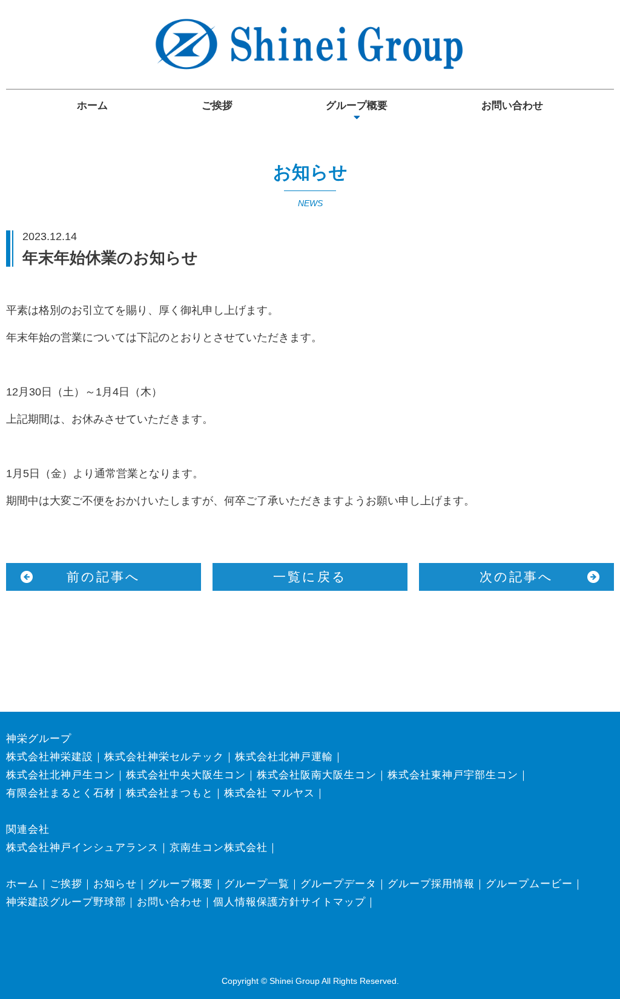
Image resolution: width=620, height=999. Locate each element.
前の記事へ (103, 577)
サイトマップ (333, 902)
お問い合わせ (512, 105)
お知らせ (115, 884)
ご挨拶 (217, 105)
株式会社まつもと (169, 793)
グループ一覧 (256, 884)
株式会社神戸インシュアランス (82, 847)
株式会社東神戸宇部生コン (453, 775)
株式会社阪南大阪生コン (317, 775)
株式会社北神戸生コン (60, 775)
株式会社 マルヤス (269, 793)
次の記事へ (516, 577)
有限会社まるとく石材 (60, 793)
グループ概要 (357, 105)
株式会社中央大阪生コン (186, 775)
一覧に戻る (310, 577)
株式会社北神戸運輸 (284, 757)
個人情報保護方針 (256, 902)
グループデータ (338, 884)
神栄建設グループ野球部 (66, 902)
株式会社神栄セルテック (164, 757)
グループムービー (529, 884)
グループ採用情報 (431, 884)
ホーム (92, 105)
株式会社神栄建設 (49, 757)
